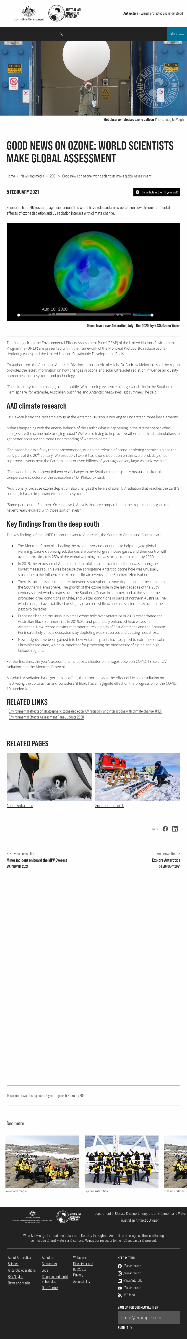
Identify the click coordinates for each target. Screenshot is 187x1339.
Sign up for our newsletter (138, 1307)
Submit (123, 1328)
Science (13, 1263)
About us (48, 1257)
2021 (53, 175)
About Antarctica (19, 1257)
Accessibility (81, 1281)
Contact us (49, 1263)
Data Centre (50, 1287)
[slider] (65, 315)
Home (11, 175)
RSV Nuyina (15, 1276)
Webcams (80, 1257)
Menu (174, 33)
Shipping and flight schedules (55, 1279)
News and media (32, 175)
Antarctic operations (22, 1270)
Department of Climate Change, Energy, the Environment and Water (140, 1213)
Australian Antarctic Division (140, 1220)
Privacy (78, 1275)
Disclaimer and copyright (83, 1266)
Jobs (45, 1270)
